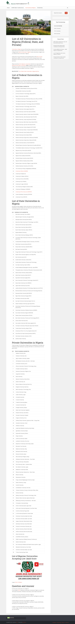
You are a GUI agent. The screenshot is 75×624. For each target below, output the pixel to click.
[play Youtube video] (28, 570)
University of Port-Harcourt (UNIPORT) (24, 191)
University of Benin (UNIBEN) (22, 171)
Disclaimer (54, 622)
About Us (63, 622)
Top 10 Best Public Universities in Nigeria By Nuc (29, 71)
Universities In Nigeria (30, 7)
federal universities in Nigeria (24, 52)
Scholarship (39, 7)
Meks (17, 622)
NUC (19, 590)
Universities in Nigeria (16, 49)
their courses (39, 56)
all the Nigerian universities (24, 64)
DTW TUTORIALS (18, 582)
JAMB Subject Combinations (17, 7)
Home (8, 7)
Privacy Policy (59, 622)
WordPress (24, 622)
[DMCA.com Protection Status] (10, 617)
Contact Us (67, 622)
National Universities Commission (19, 65)
